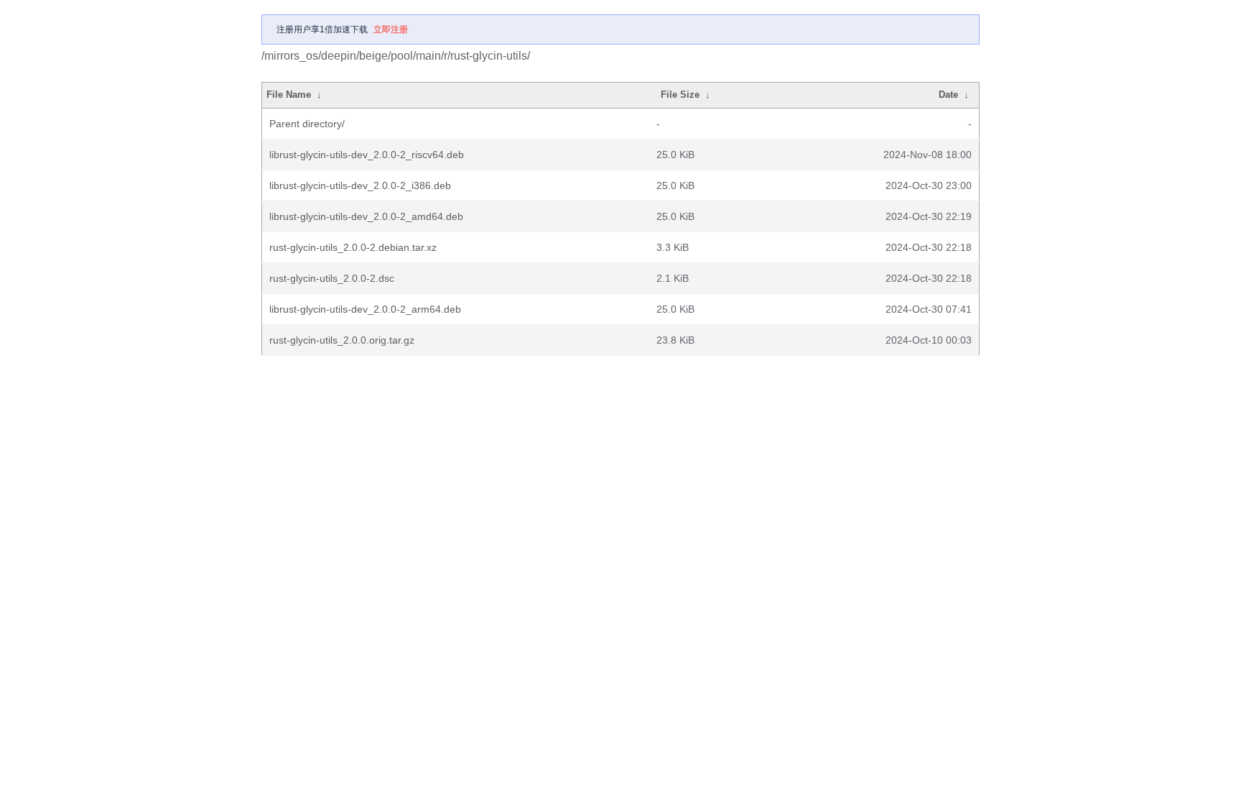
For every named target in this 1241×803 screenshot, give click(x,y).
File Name (288, 94)
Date (948, 94)
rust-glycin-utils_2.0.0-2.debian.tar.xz (353, 247)
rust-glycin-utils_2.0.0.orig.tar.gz (341, 340)
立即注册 (390, 29)
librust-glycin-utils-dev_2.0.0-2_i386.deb (360, 185)
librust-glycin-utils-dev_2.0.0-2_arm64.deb (365, 309)
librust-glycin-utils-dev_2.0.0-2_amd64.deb (366, 216)
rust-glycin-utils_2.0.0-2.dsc (331, 278)
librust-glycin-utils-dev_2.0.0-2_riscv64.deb (366, 154)
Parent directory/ (307, 123)
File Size (680, 94)
